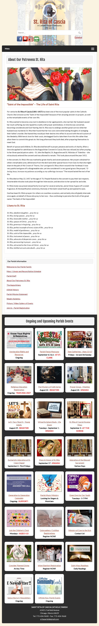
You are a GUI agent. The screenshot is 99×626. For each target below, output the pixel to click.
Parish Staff (11, 276)
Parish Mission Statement (17, 294)
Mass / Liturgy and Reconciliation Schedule (24, 271)
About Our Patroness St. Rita (18, 280)
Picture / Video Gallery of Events (20, 303)
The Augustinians (14, 285)
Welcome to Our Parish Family (19, 267)
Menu (7, 48)
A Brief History (13, 290)
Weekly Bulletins (13, 299)
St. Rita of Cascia (49, 22)
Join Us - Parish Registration (18, 308)
